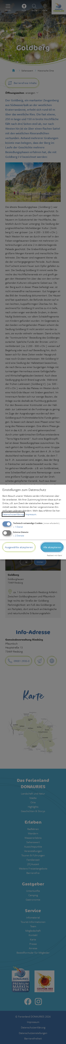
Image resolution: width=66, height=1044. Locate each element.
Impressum (31, 514)
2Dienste (18, 535)
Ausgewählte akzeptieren (19, 547)
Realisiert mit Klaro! (54, 555)
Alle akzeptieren (52, 547)
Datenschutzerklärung (13, 514)
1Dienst (18, 526)
